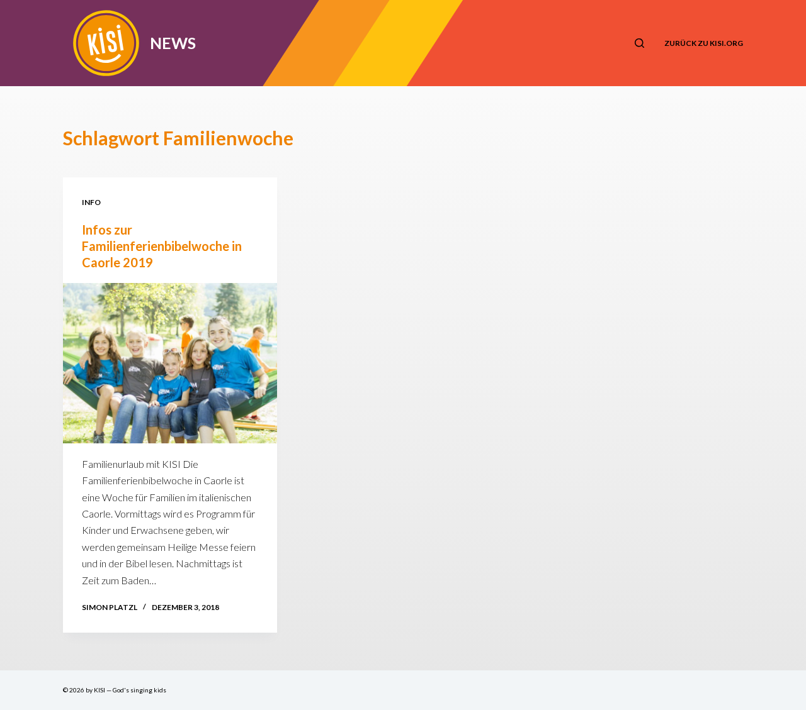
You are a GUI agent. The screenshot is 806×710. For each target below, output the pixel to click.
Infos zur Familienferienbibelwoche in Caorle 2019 (162, 246)
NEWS (173, 42)
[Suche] (639, 43)
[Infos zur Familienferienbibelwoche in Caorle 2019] (170, 363)
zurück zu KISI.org (703, 43)
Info (91, 202)
